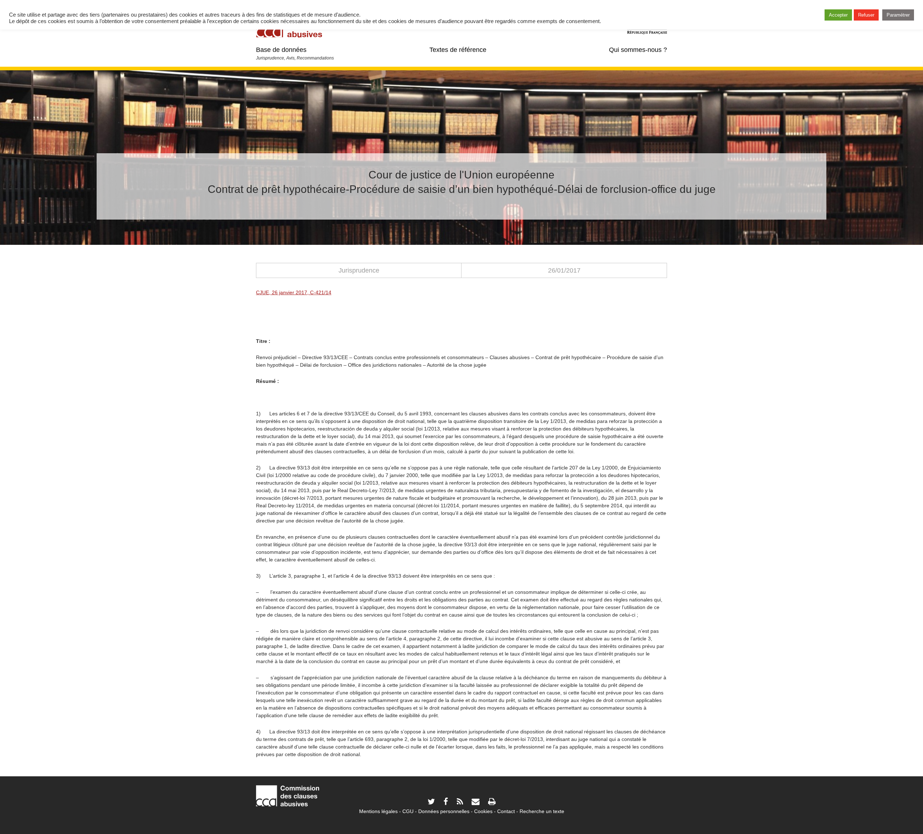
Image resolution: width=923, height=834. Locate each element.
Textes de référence (457, 49)
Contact (506, 811)
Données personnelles (443, 811)
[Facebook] (445, 802)
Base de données (281, 49)
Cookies (483, 811)
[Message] (476, 802)
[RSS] (460, 802)
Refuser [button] (866, 15)
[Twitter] (431, 802)
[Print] (491, 802)
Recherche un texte (542, 811)
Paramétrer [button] (898, 15)
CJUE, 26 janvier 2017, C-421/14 (293, 292)
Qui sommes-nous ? (638, 49)
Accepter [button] (838, 15)
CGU (408, 811)
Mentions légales (378, 811)
